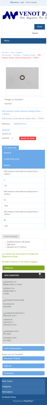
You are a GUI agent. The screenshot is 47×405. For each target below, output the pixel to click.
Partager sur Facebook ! (14, 100)
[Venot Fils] (23, 16)
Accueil (5, 52)
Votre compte (31, 2)
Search (35, 33)
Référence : (6, 124)
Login (22, 2)
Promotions (9, 373)
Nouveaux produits (12, 358)
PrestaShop (28, 401)
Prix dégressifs (10, 148)
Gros (12, 52)
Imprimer (8, 104)
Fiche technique (10, 236)
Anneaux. (17, 55)
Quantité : (6, 138)
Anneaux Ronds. (29, 55)
